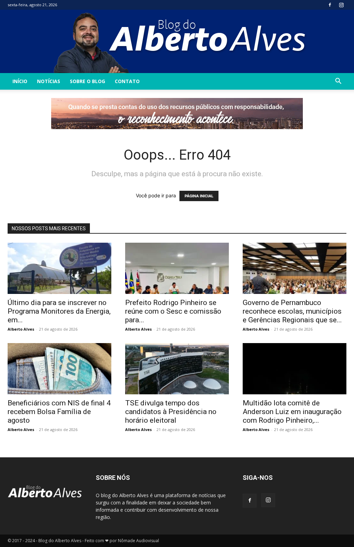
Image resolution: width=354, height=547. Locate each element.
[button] (338, 82)
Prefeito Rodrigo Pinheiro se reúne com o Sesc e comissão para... (173, 311)
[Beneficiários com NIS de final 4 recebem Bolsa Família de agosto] (59, 368)
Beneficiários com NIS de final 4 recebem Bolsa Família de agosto (59, 411)
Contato (127, 81)
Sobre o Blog (87, 81)
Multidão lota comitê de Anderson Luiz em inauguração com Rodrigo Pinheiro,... (292, 411)
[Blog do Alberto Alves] (177, 41)
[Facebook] (330, 5)
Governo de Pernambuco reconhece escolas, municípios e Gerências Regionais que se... (292, 311)
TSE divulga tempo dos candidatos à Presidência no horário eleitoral (170, 411)
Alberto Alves (21, 329)
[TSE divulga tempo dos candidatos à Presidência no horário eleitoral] (177, 368)
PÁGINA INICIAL (199, 196)
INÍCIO (19, 81)
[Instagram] (341, 5)
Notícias (48, 81)
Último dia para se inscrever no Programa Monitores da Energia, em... (59, 311)
